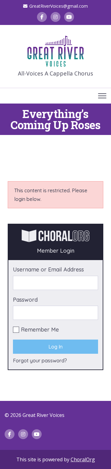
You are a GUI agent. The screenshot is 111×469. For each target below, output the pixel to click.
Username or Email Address (48, 269)
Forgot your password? (40, 360)
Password (25, 299)
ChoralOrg (83, 459)
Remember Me (40, 329)
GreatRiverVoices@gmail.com (58, 6)
